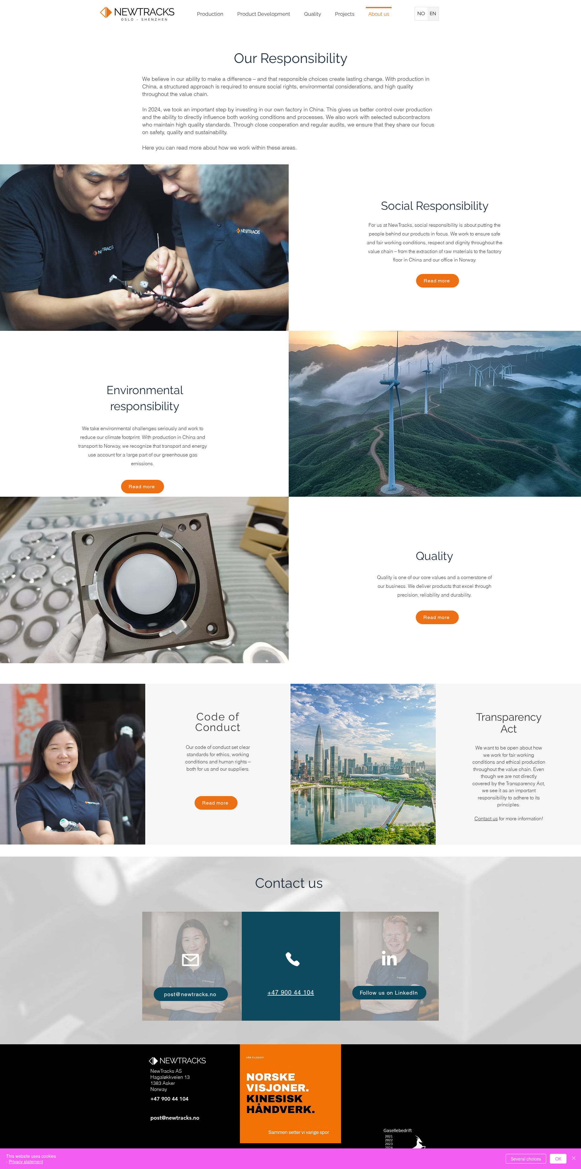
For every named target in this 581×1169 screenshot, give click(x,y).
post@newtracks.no (174, 1117)
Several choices (526, 1159)
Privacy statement (26, 1161)
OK (558, 1159)
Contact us (486, 818)
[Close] (573, 1158)
